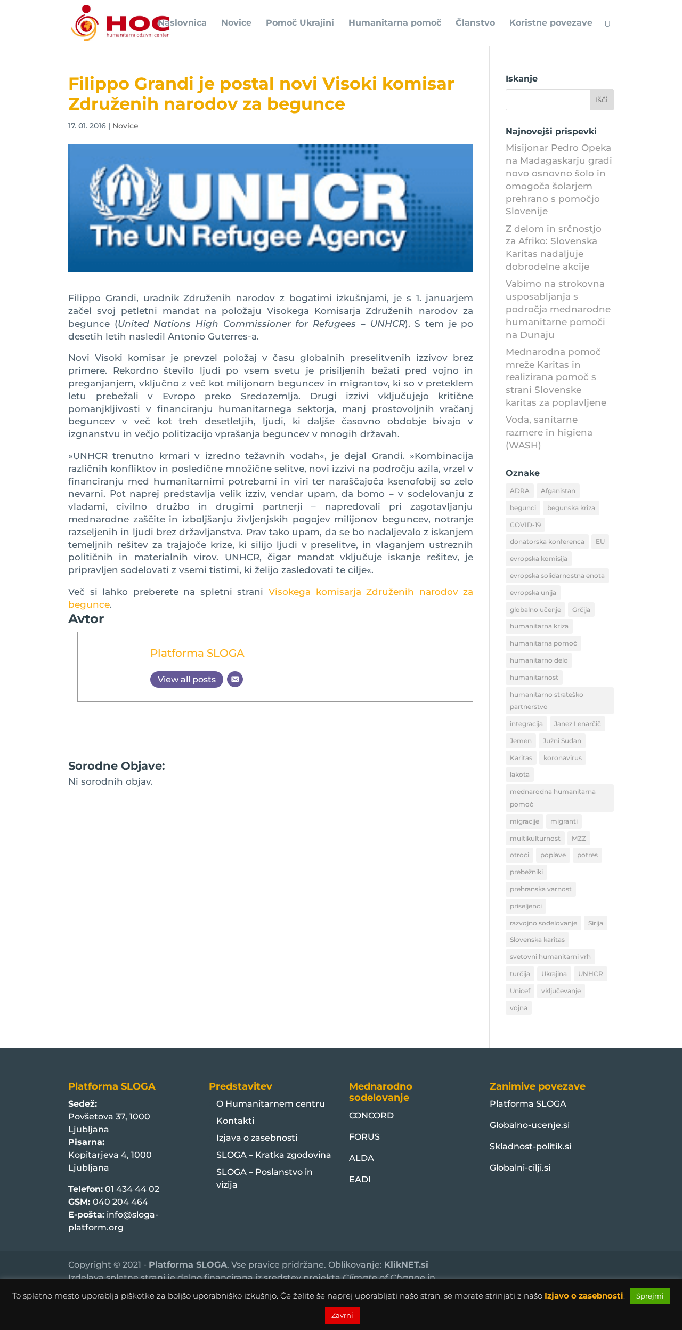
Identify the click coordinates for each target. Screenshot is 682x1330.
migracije (524, 821)
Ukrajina (554, 974)
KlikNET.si (406, 1265)
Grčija (581, 610)
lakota (520, 774)
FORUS (364, 1137)
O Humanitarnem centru (270, 1104)
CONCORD (371, 1115)
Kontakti (235, 1121)
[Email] (235, 679)
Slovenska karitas (537, 940)
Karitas (521, 758)
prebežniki (526, 872)
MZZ (579, 838)
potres (587, 855)
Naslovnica (182, 23)
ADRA (520, 491)
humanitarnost (534, 677)
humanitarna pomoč (543, 643)
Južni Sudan (562, 741)
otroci (519, 855)
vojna (518, 1008)
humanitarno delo (539, 660)
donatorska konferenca (547, 541)
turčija (520, 974)
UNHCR (590, 974)
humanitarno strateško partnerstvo (546, 700)
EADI (360, 1179)
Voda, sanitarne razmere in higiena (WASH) (549, 432)
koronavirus (562, 758)
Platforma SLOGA (197, 652)
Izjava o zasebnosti (256, 1138)
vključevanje (561, 991)
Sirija (595, 923)
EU (600, 541)
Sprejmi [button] (650, 1296)
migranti (564, 821)
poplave (553, 855)
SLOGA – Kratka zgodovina (273, 1155)
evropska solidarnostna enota (557, 575)
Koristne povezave (550, 23)
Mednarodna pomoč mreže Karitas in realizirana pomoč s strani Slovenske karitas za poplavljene (556, 377)
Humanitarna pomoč (394, 23)
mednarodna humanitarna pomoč (553, 797)
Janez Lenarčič (577, 724)
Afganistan (558, 491)
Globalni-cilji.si (520, 1168)
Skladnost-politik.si (530, 1146)
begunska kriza (571, 508)
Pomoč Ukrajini (300, 23)
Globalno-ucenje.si (530, 1125)
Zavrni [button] (342, 1315)
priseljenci (526, 906)
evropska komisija (538, 558)
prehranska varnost (541, 889)
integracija (526, 724)
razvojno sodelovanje (543, 923)
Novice (236, 23)
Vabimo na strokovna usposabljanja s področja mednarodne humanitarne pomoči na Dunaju (558, 309)
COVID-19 (525, 525)
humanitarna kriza (539, 626)
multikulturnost (535, 838)
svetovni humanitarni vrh (550, 957)
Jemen (521, 741)
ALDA (361, 1158)
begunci (523, 508)
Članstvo (475, 23)
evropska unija (533, 593)
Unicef (520, 991)
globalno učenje (535, 610)
